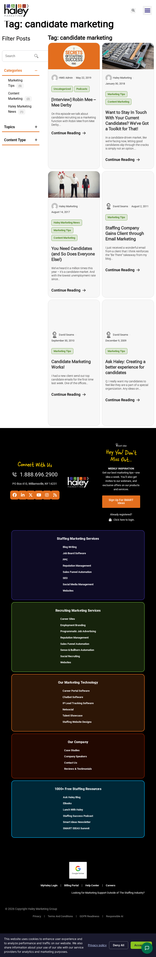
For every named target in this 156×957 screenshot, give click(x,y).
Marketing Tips (116, 94)
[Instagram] (46, 495)
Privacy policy (97, 945)
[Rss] (55, 495)
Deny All (118, 945)
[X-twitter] (30, 495)
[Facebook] (14, 495)
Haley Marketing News (67, 222)
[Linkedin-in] (22, 495)
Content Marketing (118, 101)
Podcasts (81, 88)
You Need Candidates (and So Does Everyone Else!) (73, 254)
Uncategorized (62, 88)
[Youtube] (38, 495)
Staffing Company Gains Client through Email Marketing (124, 233)
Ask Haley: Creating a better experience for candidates (125, 367)
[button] (133, 10)
